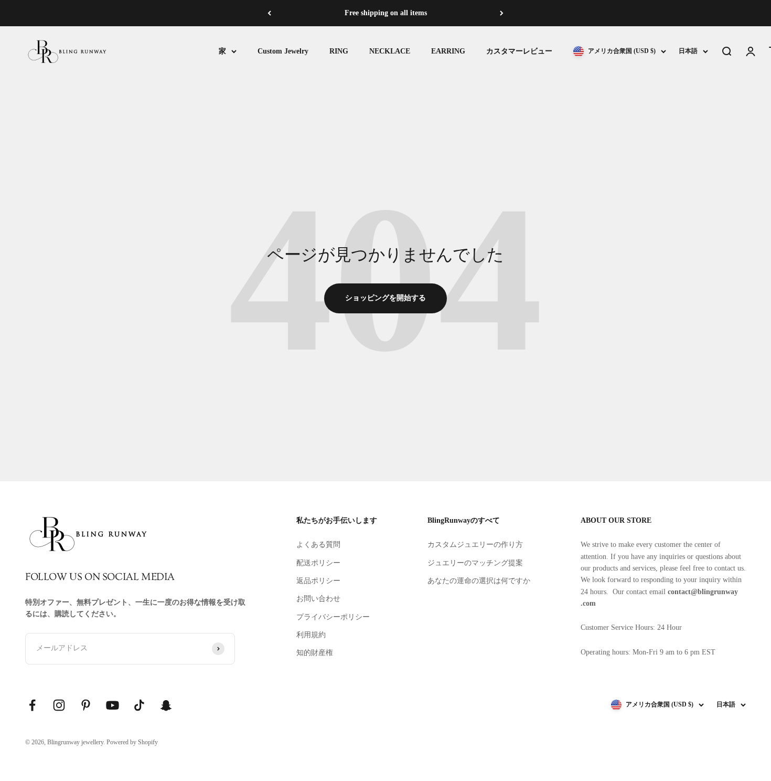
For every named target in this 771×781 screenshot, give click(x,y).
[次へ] (502, 13)
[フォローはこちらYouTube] (112, 705)
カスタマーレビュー (519, 51)
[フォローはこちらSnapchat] (166, 705)
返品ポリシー (318, 581)
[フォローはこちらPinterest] (86, 705)
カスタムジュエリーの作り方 (475, 544)
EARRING (448, 51)
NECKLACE (389, 51)
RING (338, 51)
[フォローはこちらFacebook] (32, 705)
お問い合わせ (318, 599)
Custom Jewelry (283, 51)
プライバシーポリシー (333, 617)
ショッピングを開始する (385, 298)
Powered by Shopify (132, 742)
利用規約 (311, 635)
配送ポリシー (318, 563)
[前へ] (269, 13)
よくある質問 (318, 544)
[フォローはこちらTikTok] (139, 705)
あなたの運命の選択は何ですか (478, 581)
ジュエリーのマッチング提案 (475, 563)
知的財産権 (314, 653)
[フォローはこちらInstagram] (59, 705)
